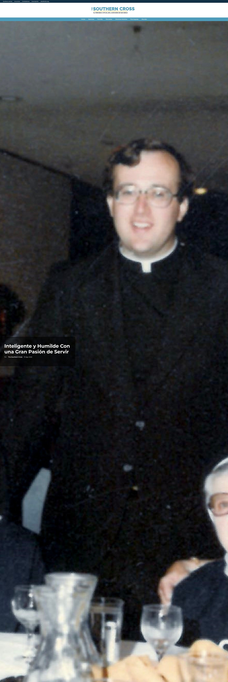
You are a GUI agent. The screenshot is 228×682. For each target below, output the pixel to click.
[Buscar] (164, 10)
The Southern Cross (15, 357)
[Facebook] (157, 10)
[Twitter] (160, 10)
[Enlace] (114, 10)
